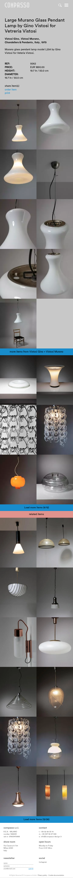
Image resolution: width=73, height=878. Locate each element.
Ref (7, 63)
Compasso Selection (14, 770)
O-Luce (43, 571)
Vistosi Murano (47, 409)
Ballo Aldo (19, 412)
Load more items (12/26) (36, 819)
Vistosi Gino (9, 359)
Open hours (45, 842)
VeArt (59, 720)
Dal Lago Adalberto (13, 571)
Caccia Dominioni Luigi (15, 621)
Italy (5, 851)
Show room (9, 842)
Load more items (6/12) (36, 507)
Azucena (7, 625)
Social (42, 858)
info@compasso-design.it (51, 837)
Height (9, 71)
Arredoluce (45, 621)
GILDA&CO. (9, 416)
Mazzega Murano (49, 671)
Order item (11, 89)
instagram (43, 862)
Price (8, 67)
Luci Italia (44, 521)
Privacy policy (42, 875)
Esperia (6, 575)
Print (7, 93)
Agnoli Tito (55, 571)
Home (17, 5)
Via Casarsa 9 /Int (11, 846)
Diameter (11, 74)
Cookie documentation (56, 875)
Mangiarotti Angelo (13, 409)
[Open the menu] (66, 5)
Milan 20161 (8, 848)
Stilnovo (7, 521)
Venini (42, 770)
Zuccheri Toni (46, 720)
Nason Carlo (20, 674)
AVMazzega (9, 671)
